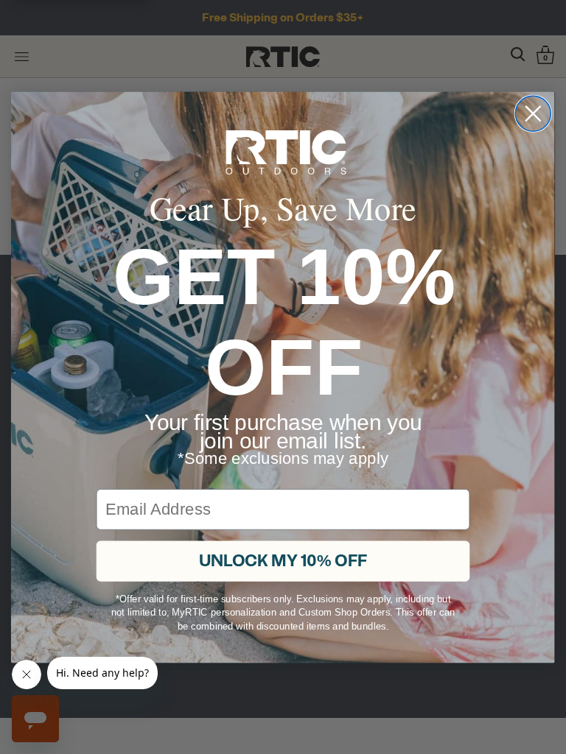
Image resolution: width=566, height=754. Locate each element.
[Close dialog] (533, 161)
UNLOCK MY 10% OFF (283, 512)
